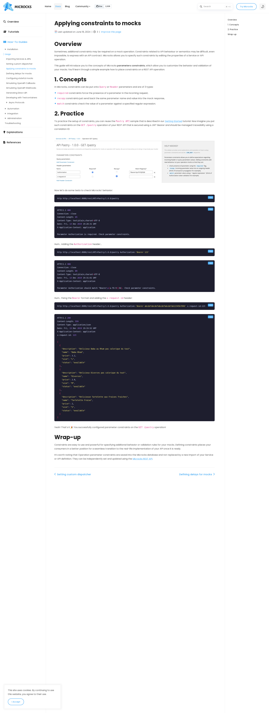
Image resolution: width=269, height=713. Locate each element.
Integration (12, 113)
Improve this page (111, 31)
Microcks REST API (142, 458)
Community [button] (82, 6)
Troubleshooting (13, 123)
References (13, 142)
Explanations (14, 132)
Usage (8, 54)
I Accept (16, 701)
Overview (12, 21)
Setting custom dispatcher (19, 63)
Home (48, 6)
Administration (14, 118)
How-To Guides (16, 42)
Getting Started (173, 121)
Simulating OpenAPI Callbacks (20, 83)
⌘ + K (228, 6)
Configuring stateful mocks (19, 78)
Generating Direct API (16, 92)
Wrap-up (232, 34)
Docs (58, 6)
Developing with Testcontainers (21, 97)
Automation (12, 108)
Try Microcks (246, 6)
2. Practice (233, 29)
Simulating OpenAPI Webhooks (21, 88)
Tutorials (13, 32)
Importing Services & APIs (18, 59)
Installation (12, 49)
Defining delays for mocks (19, 73)
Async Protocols (15, 102)
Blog (67, 6)
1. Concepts (233, 24)
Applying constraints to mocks (21, 68)
